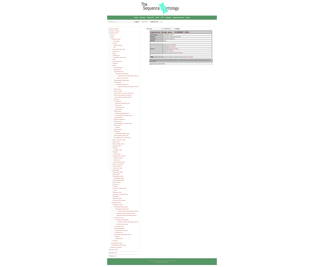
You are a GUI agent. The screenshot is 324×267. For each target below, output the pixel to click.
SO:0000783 (172, 46)
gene (115, 65)
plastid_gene (118, 111)
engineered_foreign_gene (123, 73)
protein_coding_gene (120, 119)
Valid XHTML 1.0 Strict (162, 262)
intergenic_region (118, 150)
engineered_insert (119, 226)
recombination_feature (119, 180)
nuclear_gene (118, 105)
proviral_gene (118, 121)
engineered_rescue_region (121, 230)
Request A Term (178, 17)
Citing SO (150, 17)
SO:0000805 (179, 53)
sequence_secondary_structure (121, 194)
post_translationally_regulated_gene (123, 115)
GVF (162, 17)
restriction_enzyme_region (120, 188)
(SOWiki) (171, 34)
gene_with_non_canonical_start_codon (124, 93)
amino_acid (116, 51)
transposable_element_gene (121, 135)
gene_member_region (119, 143)
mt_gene (117, 99)
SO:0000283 (190, 57)
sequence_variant (114, 249)
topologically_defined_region (119, 245)
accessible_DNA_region (119, 49)
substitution (116, 196)
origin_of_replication (118, 164)
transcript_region (118, 198)
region (112, 37)
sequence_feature (114, 32)
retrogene (117, 127)
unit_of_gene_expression (120, 200)
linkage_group (117, 154)
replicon (116, 186)
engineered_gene (119, 71)
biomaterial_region (116, 202)
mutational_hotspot (118, 158)
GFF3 (157, 17)
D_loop (115, 43)
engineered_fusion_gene (122, 78)
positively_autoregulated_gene (122, 113)
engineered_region (118, 204)
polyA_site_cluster (118, 168)
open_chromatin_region (119, 162)
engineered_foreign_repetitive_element (126, 213)
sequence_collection (114, 30)
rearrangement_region (119, 178)
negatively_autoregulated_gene (122, 103)
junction (113, 35)
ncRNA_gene (118, 101)
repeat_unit (116, 184)
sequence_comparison (116, 247)
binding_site (116, 55)
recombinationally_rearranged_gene (123, 123)
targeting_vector (119, 238)
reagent (115, 240)
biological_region (116, 39)
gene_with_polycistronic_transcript (123, 95)
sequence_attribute (114, 28)
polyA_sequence (118, 166)
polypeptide (116, 170)
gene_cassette (118, 91)
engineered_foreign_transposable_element (127, 215)
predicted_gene (118, 117)
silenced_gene (118, 129)
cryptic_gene (118, 69)
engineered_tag (119, 232)
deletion (116, 63)
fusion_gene (118, 89)
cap (115, 59)
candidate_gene (119, 67)
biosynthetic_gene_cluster (120, 57)
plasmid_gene (118, 109)
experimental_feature (117, 243)
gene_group (116, 141)
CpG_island (116, 41)
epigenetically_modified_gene (122, 80)
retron (115, 190)
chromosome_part (118, 61)
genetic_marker (117, 146)
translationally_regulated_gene (122, 133)
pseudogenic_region (118, 176)
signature (117, 236)
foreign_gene (118, 82)
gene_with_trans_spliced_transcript (123, 97)
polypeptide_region (118, 172)
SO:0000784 (170, 50)
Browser (142, 17)
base (115, 53)
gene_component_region (119, 139)
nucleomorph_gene (119, 107)
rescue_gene (118, 125)
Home (136, 17)
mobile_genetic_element (119, 156)
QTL (115, 47)
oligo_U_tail (116, 160)
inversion (116, 152)
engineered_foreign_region (121, 207)
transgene (117, 131)
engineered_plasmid (120, 228)
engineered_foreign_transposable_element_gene (129, 75)
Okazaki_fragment (118, 45)
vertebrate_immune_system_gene (123, 137)
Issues (188, 17)
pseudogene (117, 174)
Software (168, 17)
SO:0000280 (175, 48)
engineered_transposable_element (123, 234)
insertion (116, 148)
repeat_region (117, 182)
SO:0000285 (173, 44)
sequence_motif (117, 192)
